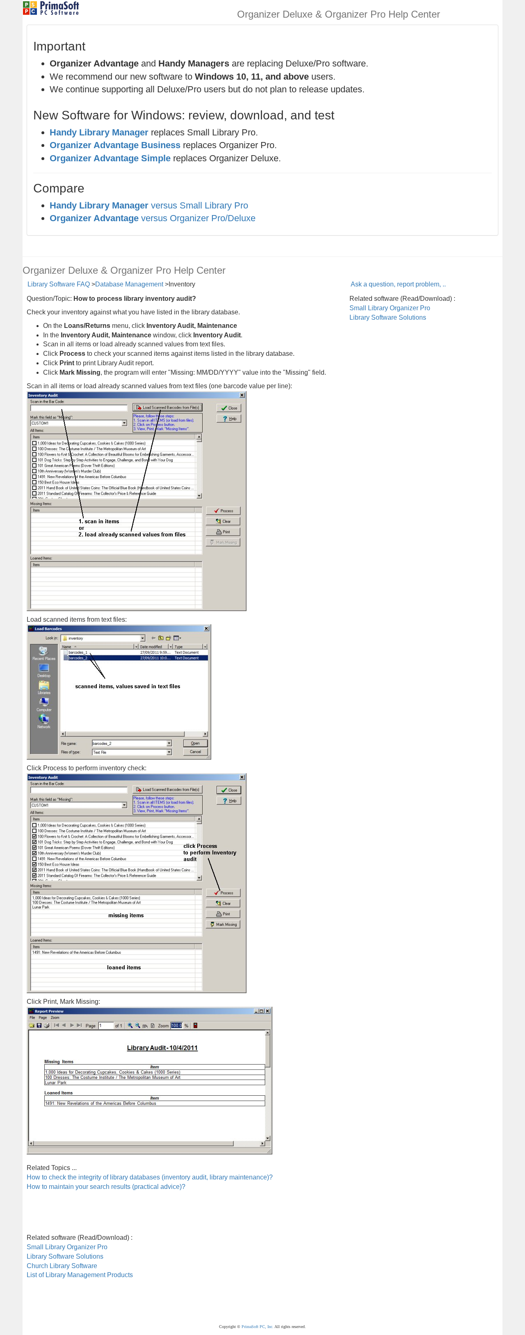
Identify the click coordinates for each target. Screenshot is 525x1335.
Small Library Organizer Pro (389, 308)
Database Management (129, 284)
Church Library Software (62, 1265)
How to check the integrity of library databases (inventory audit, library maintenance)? (150, 1177)
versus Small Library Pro (149, 205)
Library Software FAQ (58, 284)
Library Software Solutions (387, 317)
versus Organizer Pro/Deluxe (153, 218)
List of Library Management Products (80, 1274)
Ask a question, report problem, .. (398, 284)
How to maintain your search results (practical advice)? (106, 1186)
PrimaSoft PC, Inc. (258, 1326)
